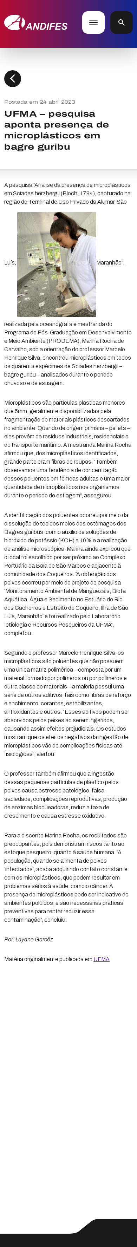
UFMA (101, 959)
